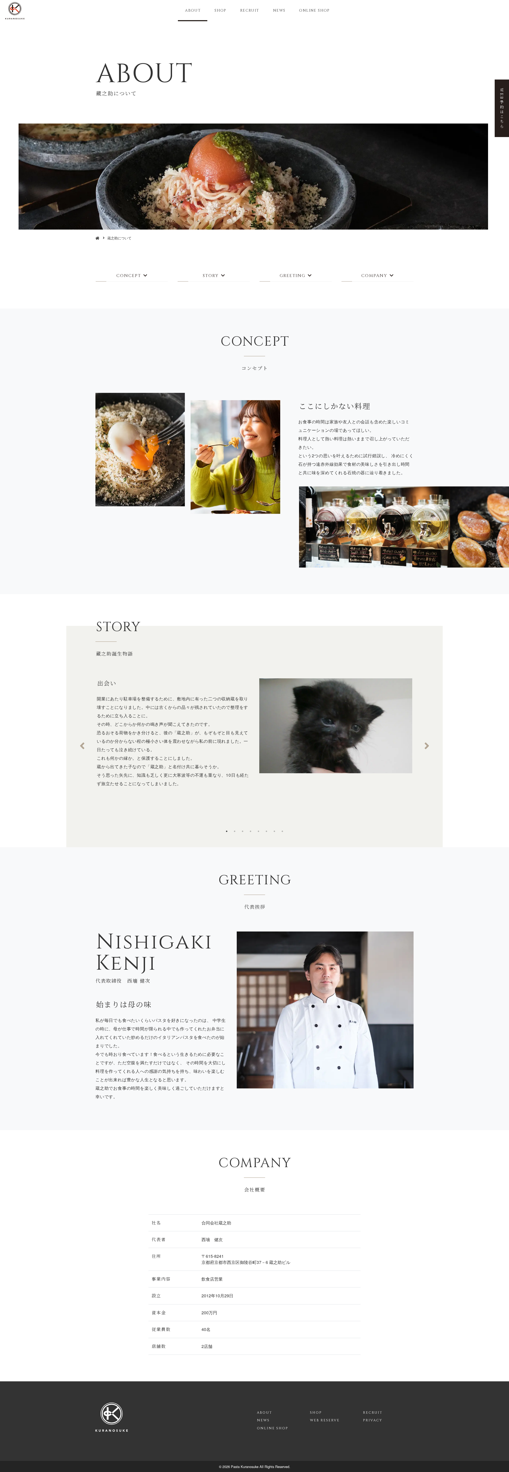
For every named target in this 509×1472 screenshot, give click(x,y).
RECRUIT (249, 10)
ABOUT (193, 10)
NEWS (279, 10)
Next (426, 745)
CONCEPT (128, 276)
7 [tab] (274, 831)
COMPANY (374, 276)
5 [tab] (258, 831)
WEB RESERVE (325, 1420)
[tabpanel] (254, 737)
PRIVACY (372, 1420)
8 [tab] (282, 831)
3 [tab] (242, 831)
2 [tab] (234, 831)
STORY (211, 276)
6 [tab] (266, 831)
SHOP (220, 10)
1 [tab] (226, 831)
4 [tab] (250, 831)
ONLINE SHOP (314, 10)
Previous (82, 745)
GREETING (292, 276)
